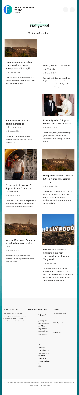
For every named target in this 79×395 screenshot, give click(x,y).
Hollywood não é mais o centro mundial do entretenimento (18, 123)
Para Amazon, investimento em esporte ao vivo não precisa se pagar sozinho (44, 353)
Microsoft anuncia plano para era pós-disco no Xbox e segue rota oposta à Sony (43, 323)
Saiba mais (21, 321)
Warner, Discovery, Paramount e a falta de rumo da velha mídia (21, 243)
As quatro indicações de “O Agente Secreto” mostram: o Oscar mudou (20, 188)
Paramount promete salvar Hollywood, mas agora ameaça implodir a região (19, 65)
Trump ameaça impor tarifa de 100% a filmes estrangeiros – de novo (58, 178)
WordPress (46, 386)
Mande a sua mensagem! (59, 313)
